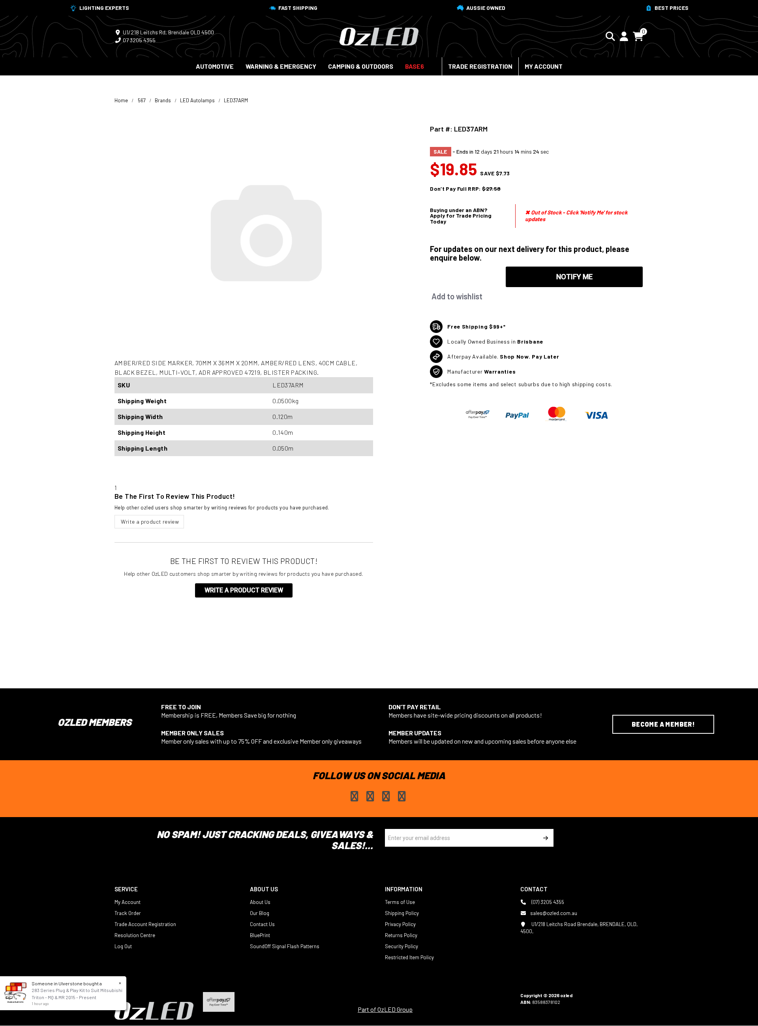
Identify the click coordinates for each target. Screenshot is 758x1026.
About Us (260, 902)
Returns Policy (401, 935)
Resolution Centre (134, 935)
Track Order (127, 913)
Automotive (215, 66)
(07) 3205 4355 (547, 902)
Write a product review (149, 521)
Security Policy (401, 946)
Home (121, 100)
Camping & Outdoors (360, 66)
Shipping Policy (402, 913)
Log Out (123, 946)
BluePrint (260, 935)
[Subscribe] (544, 838)
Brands (163, 100)
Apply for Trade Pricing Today (461, 218)
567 (142, 100)
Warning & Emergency (281, 66)
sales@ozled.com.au (553, 913)
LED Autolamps (197, 100)
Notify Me (574, 276)
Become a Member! (663, 724)
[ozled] (379, 35)
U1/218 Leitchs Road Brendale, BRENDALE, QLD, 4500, (579, 927)
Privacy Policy (400, 924)
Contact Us (262, 924)
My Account (544, 66)
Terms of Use (400, 902)
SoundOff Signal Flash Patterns (284, 946)
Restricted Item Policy (409, 957)
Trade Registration (480, 66)
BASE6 (414, 66)
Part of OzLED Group (385, 1009)
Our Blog (259, 913)
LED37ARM (236, 100)
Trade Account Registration (145, 924)
